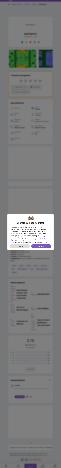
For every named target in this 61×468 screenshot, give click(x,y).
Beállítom (20, 246)
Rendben (41, 246)
